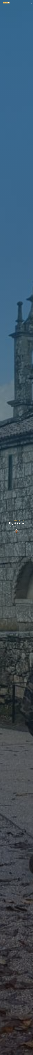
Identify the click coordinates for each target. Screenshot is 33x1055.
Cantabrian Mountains (14, 520)
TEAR (22, 520)
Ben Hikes (5, 2)
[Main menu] (30, 3)
